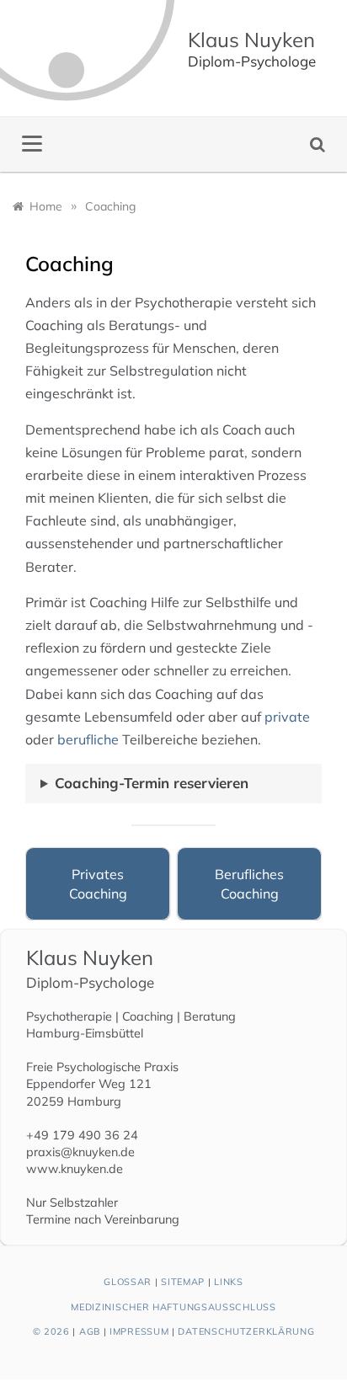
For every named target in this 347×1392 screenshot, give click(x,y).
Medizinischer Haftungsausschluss (173, 1307)
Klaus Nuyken (251, 39)
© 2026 (51, 1331)
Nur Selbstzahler (72, 1202)
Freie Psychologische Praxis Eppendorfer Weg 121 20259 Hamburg (102, 1083)
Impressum (138, 1331)
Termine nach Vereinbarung (102, 1219)
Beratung (210, 1016)
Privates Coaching (98, 883)
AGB (89, 1331)
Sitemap (183, 1282)
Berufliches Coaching (249, 883)
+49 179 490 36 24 (82, 1135)
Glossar (128, 1282)
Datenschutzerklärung (246, 1331)
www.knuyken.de (74, 1168)
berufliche (88, 739)
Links (228, 1282)
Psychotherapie (69, 1016)
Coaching (148, 1016)
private (287, 716)
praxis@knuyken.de (80, 1152)
